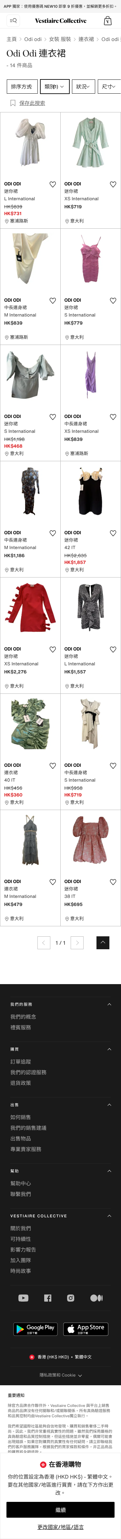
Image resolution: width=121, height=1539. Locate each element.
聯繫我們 (20, 1194)
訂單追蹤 (20, 1062)
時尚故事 (20, 1271)
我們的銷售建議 (28, 1128)
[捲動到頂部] (102, 942)
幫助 (14, 1171)
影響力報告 (23, 1249)
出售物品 (20, 1138)
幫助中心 (20, 1183)
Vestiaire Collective (38, 1216)
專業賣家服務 (25, 1149)
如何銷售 (20, 1117)
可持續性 (20, 1239)
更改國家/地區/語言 (60, 1527)
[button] (107, 20)
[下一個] (77, 942)
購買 (14, 1049)
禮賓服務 (20, 1027)
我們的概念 (23, 1017)
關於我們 (20, 1228)
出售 (14, 1105)
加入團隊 (20, 1260)
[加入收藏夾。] (53, 184)
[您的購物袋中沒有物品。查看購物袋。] (107, 20)
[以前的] (43, 942)
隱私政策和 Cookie (58, 1375)
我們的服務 (21, 1004)
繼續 (60, 1510)
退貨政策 (20, 1083)
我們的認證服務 (28, 1072)
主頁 (11, 39)
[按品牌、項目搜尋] (13, 21)
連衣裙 (86, 39)
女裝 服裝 (60, 39)
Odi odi (33, 39)
